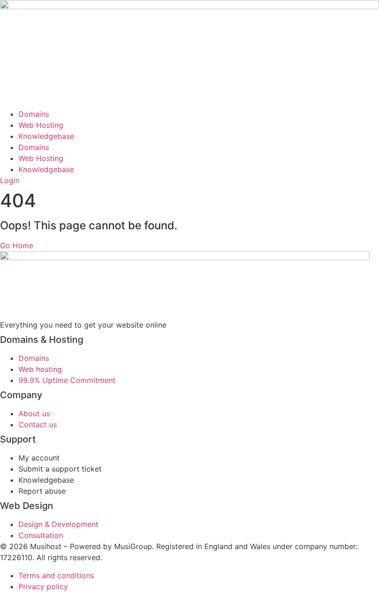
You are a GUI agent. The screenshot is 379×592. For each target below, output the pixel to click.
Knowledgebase (46, 136)
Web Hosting (40, 125)
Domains (33, 114)
